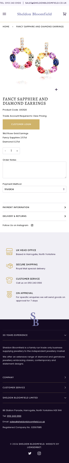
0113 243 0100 (13, 3)
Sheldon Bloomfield (32, 444)
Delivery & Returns (14, 216)
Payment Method (12, 184)
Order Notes (9, 159)
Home (6, 26)
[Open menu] (8, 14)
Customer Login (21, 124)
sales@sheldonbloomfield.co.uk (45, 3)
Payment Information (16, 207)
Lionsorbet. (34, 447)
